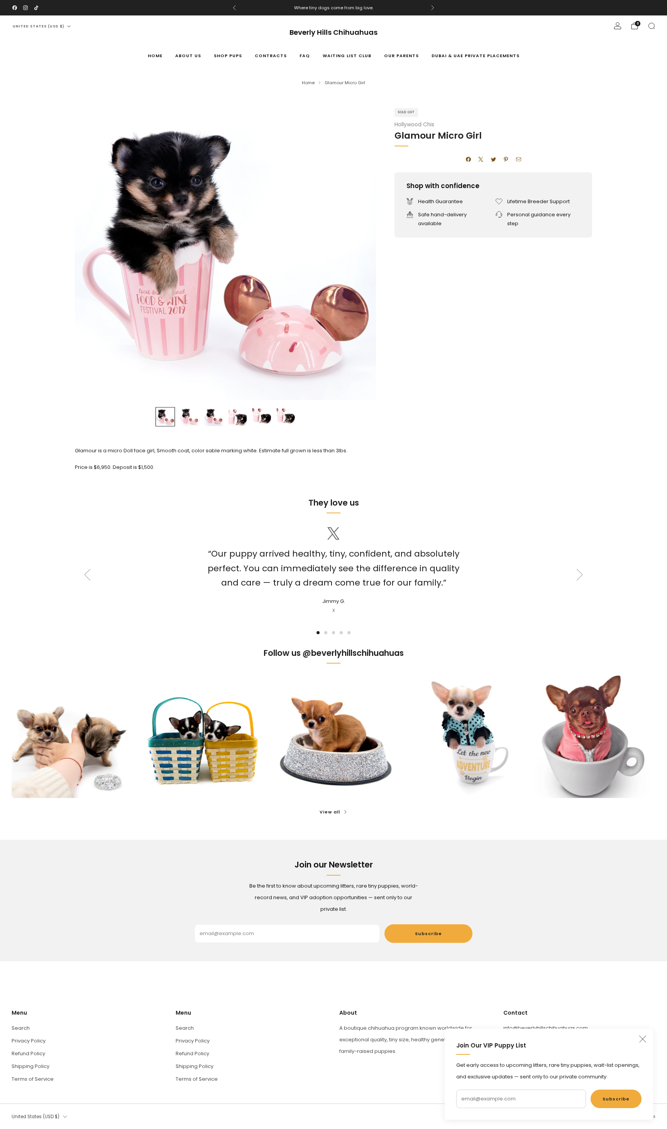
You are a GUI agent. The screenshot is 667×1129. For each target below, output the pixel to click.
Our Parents (401, 56)
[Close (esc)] (642, 1039)
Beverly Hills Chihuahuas (333, 32)
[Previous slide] (90, 249)
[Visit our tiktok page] (36, 7)
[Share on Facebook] (468, 159)
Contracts (271, 56)
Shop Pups (228, 56)
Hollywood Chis (414, 124)
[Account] (617, 26)
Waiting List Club (347, 56)
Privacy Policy (29, 1040)
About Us (188, 56)
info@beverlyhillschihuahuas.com (545, 1028)
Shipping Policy (30, 1066)
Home (155, 56)
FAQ (305, 56)
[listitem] (333, 8)
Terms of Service (33, 1079)
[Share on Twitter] (493, 159)
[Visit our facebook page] (14, 7)
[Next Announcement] (433, 8)
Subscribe (616, 1099)
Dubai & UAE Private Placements (476, 56)
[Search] (651, 26)
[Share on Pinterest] (506, 159)
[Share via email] (518, 159)
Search (21, 1028)
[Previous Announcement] (234, 8)
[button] (318, 632)
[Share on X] (481, 159)
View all (330, 812)
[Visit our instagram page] (25, 7)
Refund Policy (28, 1053)
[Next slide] (361, 249)
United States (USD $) (38, 26)
